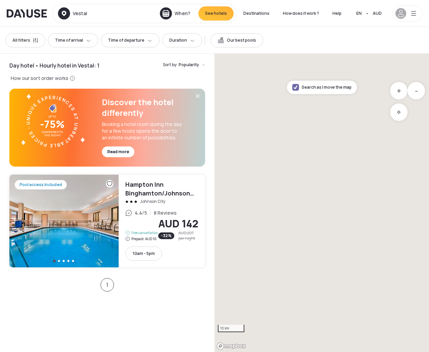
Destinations (256, 13)
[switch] (236, 40)
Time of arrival (69, 40)
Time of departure (126, 40)
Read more (118, 152)
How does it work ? (301, 13)
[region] (321, 203)
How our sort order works (39, 78)
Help (337, 13)
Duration (178, 40)
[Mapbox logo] (231, 346)
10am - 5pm (144, 253)
